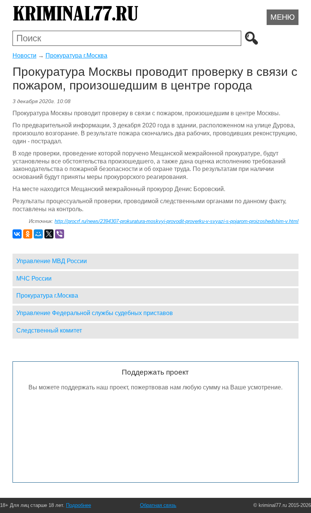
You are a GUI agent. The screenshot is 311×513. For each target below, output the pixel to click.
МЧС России (34, 278)
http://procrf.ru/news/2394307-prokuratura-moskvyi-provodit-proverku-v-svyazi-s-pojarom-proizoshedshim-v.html (176, 221)
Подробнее (78, 505)
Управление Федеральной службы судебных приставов (94, 313)
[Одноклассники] (27, 233)
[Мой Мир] (38, 233)
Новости (24, 55)
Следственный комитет (49, 330)
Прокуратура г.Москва (76, 55)
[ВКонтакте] (17, 233)
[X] (48, 233)
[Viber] (59, 233)
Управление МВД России (51, 261)
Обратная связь (158, 505)
